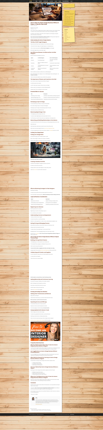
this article (35, 169)
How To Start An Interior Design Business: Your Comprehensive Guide (69, 14)
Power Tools (66, 39)
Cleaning (40, 1)
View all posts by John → (39, 404)
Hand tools (66, 36)
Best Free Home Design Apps (44, 250)
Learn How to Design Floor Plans (49, 128)
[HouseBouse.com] (31, 1)
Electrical (51, 1)
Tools (71, 1)
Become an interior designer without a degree (37, 320)
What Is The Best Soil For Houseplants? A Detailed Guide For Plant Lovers (40, 409)
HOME (36, 1)
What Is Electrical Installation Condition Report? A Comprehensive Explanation (41, 410)
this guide (51, 130)
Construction (45, 1)
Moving (60, 1)
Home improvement (66, 1)
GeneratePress (41, 414)
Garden (56, 1)
